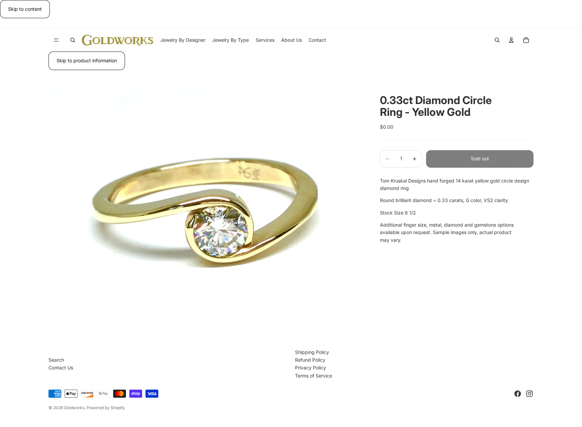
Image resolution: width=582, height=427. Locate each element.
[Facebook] (518, 394)
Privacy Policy (310, 367)
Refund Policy (310, 360)
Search (56, 360)
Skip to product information (87, 60)
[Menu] (56, 40)
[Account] (511, 40)
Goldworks (74, 407)
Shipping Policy (312, 352)
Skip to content (25, 9)
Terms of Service (313, 376)
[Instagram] (529, 394)
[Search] (72, 40)
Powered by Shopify (106, 407)
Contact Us (60, 367)
